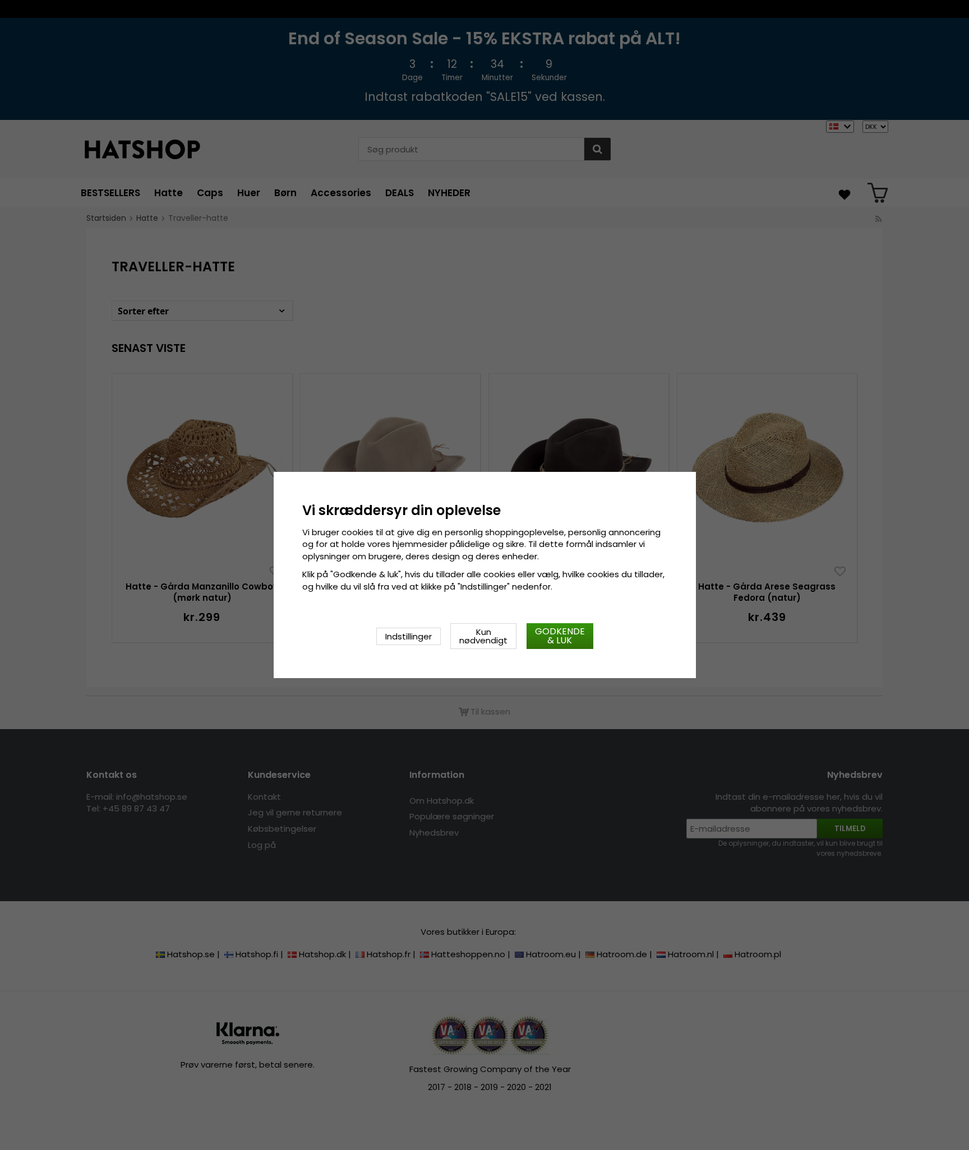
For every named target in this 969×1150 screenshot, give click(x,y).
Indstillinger (408, 636)
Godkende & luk (560, 636)
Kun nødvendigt (483, 636)
